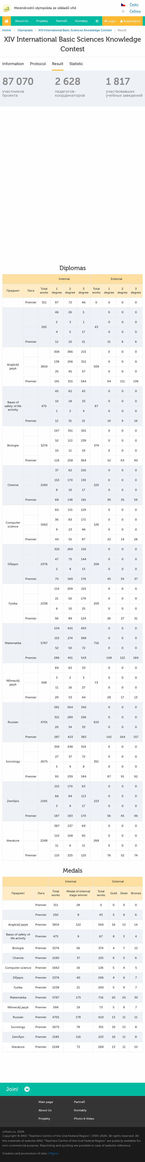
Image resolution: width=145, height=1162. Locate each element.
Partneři (61, 21)
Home (6, 30)
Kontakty (81, 21)
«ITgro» (53, 1153)
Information (13, 64)
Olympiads (25, 30)
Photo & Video (84, 1118)
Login (111, 21)
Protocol (38, 64)
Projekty (42, 21)
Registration (131, 21)
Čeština (135, 11)
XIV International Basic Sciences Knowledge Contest (75, 30)
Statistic (76, 64)
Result (57, 64)
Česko (134, 4)
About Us (21, 21)
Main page (46, 1102)
